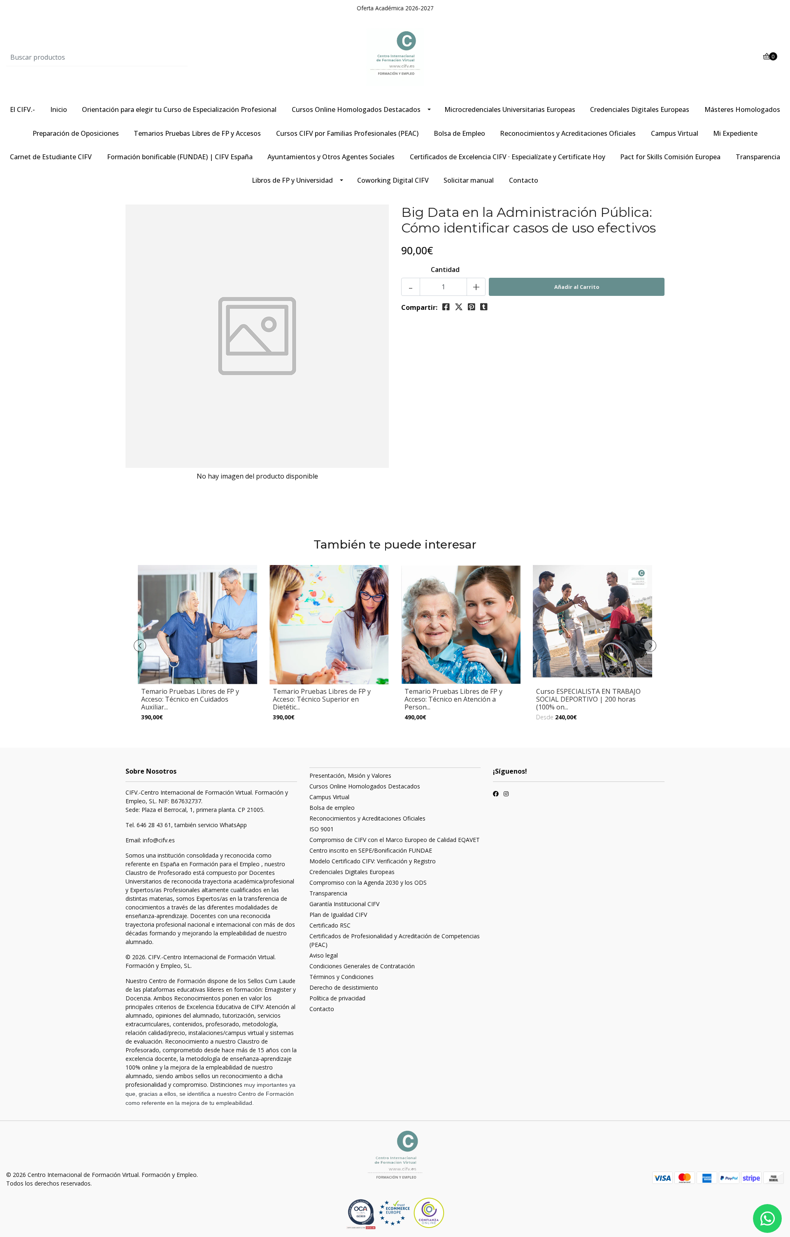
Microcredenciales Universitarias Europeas (509, 109)
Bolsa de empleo (332, 807)
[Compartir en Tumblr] (484, 307)
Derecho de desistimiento (343, 987)
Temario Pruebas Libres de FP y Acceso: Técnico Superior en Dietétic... (322, 699)
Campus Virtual (674, 133)
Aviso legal (323, 955)
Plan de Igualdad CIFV (338, 914)
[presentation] (140, 645)
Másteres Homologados (742, 109)
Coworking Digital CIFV (393, 180)
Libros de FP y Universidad (292, 180)
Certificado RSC (330, 925)
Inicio (58, 109)
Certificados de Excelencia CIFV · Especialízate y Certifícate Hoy (507, 156)
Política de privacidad (337, 998)
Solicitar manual (469, 180)
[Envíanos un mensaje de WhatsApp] (767, 1218)
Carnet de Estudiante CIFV (51, 156)
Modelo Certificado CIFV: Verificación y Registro (372, 861)
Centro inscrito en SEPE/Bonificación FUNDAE (370, 850)
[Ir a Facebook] (496, 794)
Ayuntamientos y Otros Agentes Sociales (331, 156)
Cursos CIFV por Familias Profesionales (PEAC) (347, 133)
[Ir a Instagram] (506, 794)
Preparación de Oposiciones (76, 133)
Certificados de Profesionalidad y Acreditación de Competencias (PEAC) (394, 940)
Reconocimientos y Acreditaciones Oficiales (568, 133)
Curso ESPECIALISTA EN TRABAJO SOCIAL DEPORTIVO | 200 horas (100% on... (588, 699)
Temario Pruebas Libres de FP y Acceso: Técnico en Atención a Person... (453, 699)
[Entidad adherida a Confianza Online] (411, 1212)
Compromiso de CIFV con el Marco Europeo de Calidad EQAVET (394, 840)
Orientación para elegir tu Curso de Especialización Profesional (179, 109)
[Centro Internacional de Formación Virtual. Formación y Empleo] (395, 56)
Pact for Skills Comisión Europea (670, 156)
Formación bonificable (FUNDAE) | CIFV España (180, 156)
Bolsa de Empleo (459, 133)
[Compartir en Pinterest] (471, 307)
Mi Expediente (735, 133)
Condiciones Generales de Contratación (362, 966)
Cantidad (445, 269)
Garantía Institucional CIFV (344, 904)
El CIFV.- (22, 109)
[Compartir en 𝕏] (459, 307)
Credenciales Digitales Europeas (639, 109)
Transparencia (758, 156)
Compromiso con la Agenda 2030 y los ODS (368, 882)
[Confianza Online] (362, 1213)
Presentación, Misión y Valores (350, 775)
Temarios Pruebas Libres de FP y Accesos (197, 133)
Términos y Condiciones (341, 977)
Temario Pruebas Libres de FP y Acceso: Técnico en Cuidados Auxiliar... (190, 699)
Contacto (523, 180)
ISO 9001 (321, 829)
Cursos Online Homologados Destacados (356, 109)
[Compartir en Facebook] (446, 307)
